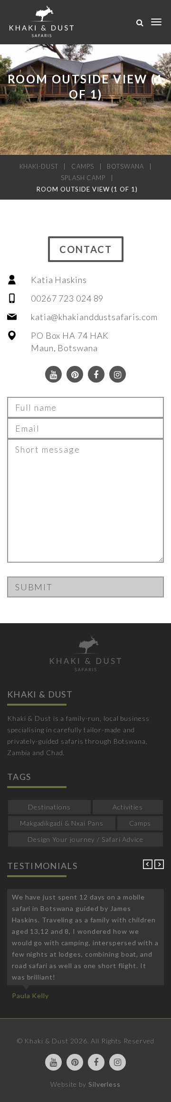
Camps (140, 823)
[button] (148, 866)
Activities (128, 807)
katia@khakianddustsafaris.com (94, 317)
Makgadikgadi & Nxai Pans (62, 823)
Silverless (104, 1084)
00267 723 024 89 (67, 298)
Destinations (49, 807)
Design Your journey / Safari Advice (85, 839)
